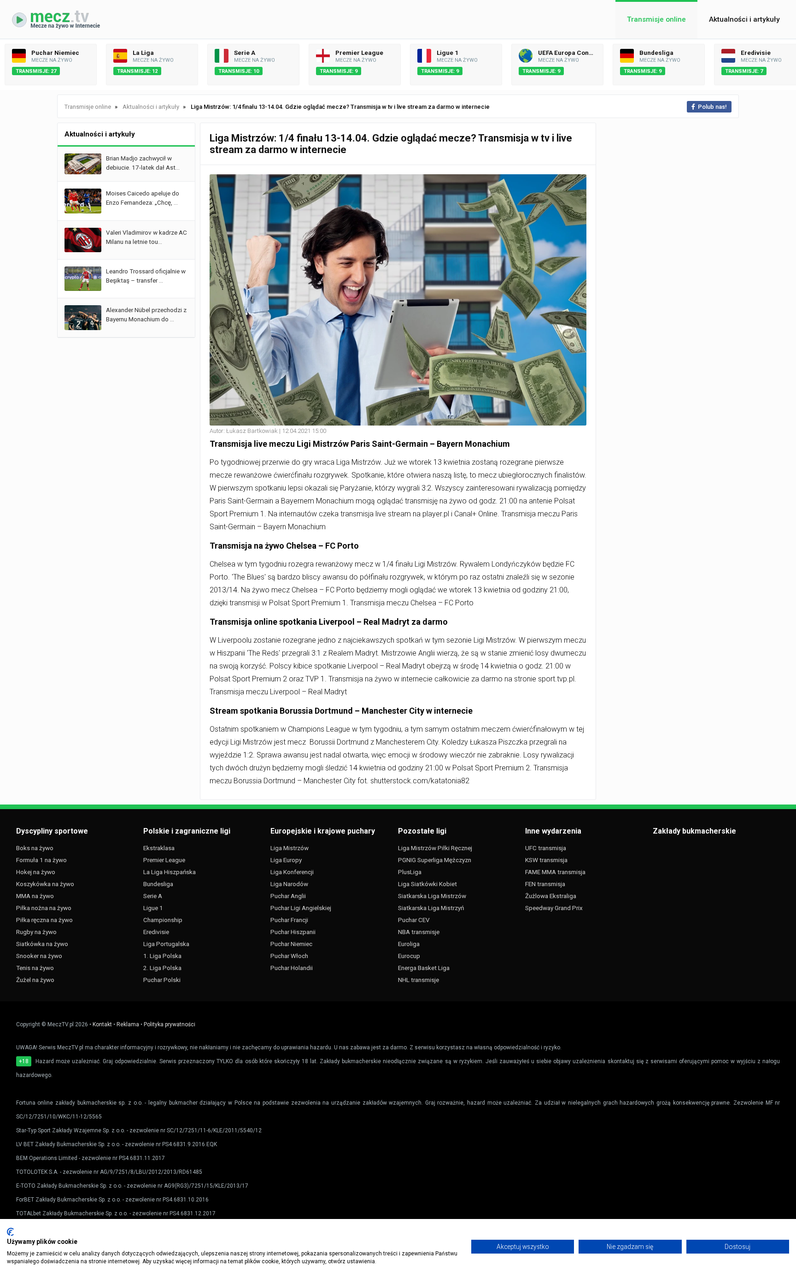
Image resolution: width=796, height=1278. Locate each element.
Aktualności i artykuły (744, 19)
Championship (162, 919)
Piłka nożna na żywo (43, 907)
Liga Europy (286, 860)
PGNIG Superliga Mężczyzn (434, 860)
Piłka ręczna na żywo (44, 919)
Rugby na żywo (36, 931)
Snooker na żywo (39, 955)
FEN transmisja (545, 884)
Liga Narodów (289, 884)
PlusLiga (409, 872)
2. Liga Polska (162, 967)
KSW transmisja (546, 860)
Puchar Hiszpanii (293, 931)
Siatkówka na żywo (42, 943)
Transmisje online (656, 19)
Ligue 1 (153, 907)
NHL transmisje (418, 979)
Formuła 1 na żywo (41, 860)
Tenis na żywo (35, 967)
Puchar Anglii (288, 895)
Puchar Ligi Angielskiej (300, 907)
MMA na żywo (35, 895)
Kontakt (102, 1024)
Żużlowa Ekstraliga (550, 895)
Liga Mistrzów (289, 848)
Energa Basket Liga (424, 967)
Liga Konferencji (292, 872)
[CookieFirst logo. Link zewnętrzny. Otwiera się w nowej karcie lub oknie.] (10, 1232)
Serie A (152, 895)
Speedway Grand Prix (554, 907)
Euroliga (409, 943)
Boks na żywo (34, 848)
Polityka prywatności (169, 1024)
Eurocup (409, 955)
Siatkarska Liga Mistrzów (432, 895)
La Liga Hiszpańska (169, 872)
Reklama (128, 1024)
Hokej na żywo (35, 872)
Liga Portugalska (166, 943)
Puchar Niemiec (291, 943)
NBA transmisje (418, 931)
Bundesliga (158, 884)
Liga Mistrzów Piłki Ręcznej (435, 848)
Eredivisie (156, 931)
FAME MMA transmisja (555, 872)
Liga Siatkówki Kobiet (427, 884)
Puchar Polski (162, 979)
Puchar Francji (289, 919)
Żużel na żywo (35, 979)
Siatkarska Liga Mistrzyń (431, 907)
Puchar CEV (414, 919)
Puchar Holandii (291, 967)
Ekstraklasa (159, 848)
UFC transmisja (545, 848)
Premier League (164, 860)
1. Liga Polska (162, 955)
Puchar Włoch (289, 955)
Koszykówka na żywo (45, 884)
